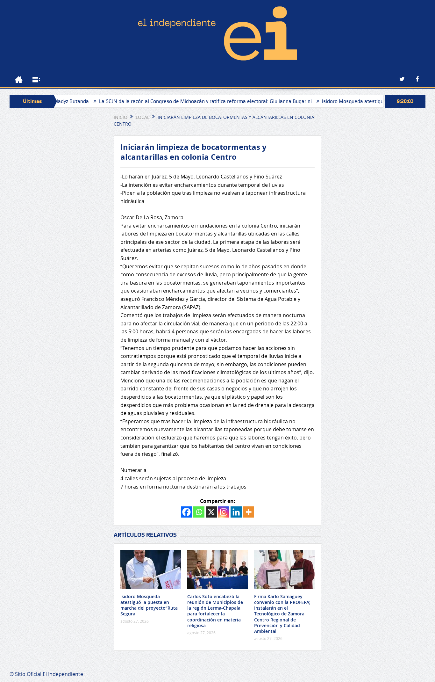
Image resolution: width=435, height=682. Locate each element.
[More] (248, 512)
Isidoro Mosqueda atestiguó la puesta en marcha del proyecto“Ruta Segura (149, 605)
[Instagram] (223, 512)
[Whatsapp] (198, 512)
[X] (211, 512)
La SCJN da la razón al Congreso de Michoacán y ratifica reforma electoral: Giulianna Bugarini (189, 101)
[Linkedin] (236, 512)
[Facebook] (186, 512)
